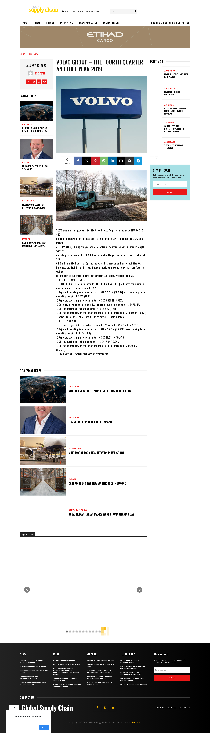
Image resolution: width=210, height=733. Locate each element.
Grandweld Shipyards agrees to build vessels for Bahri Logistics (99, 671)
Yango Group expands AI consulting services (129, 661)
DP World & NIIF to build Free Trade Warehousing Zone (67, 685)
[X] (39, 81)
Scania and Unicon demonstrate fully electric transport (132, 667)
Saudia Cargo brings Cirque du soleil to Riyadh (65, 679)
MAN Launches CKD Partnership (172, 93)
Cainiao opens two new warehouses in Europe (34, 244)
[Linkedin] (112, 161)
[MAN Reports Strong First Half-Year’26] (156, 74)
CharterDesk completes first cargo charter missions (175, 111)
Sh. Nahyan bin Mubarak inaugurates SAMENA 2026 (130, 673)
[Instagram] (33, 81)
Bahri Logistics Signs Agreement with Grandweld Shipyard (99, 677)
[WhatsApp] (104, 161)
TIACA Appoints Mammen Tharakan (175, 146)
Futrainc (136, 722)
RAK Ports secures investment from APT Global (132, 679)
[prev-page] (152, 158)
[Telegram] (138, 161)
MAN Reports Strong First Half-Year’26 (176, 75)
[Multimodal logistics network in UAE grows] (36, 187)
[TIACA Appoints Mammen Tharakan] (156, 145)
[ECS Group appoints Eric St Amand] (36, 149)
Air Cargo (34, 54)
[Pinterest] (95, 161)
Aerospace (169, 142)
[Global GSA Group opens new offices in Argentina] (36, 111)
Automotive (170, 71)
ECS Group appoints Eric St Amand (35, 168)
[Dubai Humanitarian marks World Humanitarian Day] (43, 512)
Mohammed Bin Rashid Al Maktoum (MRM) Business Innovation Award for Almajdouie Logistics (66, 671)
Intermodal (28, 201)
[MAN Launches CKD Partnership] (156, 92)
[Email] (121, 161)
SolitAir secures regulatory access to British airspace (174, 129)
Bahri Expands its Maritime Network (100, 660)
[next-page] (156, 158)
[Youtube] (44, 81)
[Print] (129, 161)
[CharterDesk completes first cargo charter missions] (156, 109)
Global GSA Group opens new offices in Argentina (35, 129)
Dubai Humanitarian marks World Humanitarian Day (101, 514)
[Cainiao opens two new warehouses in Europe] (36, 225)
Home (22, 54)
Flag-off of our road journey (64, 660)
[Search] (134, 11)
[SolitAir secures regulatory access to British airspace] (156, 127)
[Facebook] (28, 81)
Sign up (170, 192)
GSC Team (40, 73)
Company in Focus (77, 510)
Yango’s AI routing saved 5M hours (133, 684)
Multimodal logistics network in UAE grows (33, 206)
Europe (26, 239)
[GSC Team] (31, 73)
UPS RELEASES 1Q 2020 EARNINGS (66, 665)
